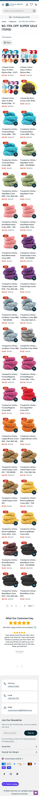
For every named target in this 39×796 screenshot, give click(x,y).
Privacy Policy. (9, 741)
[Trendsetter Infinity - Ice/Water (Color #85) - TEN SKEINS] (10, 303)
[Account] (27, 4)
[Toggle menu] (3, 4)
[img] (19, 623)
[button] (17, 666)
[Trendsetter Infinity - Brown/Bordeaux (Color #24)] (10, 549)
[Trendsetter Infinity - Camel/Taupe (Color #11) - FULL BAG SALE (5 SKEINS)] (28, 456)
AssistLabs (24, 794)
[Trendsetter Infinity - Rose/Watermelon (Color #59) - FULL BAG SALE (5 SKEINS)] (28, 211)
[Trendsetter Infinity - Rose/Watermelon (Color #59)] (10, 242)
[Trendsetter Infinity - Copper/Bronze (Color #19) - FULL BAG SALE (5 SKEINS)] (10, 425)
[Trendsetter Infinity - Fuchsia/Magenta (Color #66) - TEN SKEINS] (10, 363)
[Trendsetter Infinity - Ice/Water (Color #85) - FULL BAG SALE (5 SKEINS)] (28, 303)
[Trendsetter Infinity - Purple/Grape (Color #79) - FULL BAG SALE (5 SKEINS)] (10, 273)
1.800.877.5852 (13, 686)
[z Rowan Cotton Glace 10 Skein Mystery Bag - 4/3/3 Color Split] (10, 56)
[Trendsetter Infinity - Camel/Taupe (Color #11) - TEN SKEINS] (10, 456)
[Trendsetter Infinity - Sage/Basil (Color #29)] (28, 180)
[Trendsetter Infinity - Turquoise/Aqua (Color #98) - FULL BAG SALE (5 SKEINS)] (28, 118)
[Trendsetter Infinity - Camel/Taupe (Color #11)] (10, 487)
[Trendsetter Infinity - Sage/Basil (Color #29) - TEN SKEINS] (28, 149)
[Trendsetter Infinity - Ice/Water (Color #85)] (10, 334)
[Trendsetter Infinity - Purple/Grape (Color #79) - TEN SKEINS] (28, 242)
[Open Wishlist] (36, 793)
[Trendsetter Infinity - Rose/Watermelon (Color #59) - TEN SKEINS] (10, 211)
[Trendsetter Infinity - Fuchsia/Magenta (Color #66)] (10, 394)
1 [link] (7, 606)
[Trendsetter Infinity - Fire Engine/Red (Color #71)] (28, 394)
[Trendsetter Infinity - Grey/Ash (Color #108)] (28, 334)
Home (4, 22)
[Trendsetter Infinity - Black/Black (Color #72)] (28, 580)
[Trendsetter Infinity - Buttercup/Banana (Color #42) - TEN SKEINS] (28, 487)
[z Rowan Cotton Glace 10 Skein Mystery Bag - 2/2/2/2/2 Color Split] (28, 56)
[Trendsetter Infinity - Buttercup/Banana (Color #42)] (28, 518)
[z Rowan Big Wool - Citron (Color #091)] (28, 87)
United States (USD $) (13, 759)
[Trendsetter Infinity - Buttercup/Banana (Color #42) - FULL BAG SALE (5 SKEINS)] (10, 518)
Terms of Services (30, 739)
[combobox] (19, 10)
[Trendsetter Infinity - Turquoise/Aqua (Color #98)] (10, 149)
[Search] (34, 11)
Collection (12, 22)
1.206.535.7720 (13, 698)
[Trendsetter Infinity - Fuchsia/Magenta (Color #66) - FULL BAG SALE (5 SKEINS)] (28, 363)
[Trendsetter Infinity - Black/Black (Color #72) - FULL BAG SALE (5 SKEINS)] (10, 580)
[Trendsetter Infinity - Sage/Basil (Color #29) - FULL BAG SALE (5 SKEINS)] (10, 180)
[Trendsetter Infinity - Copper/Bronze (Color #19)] (28, 425)
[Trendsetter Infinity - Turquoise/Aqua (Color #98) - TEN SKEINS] (10, 118)
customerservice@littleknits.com (20, 710)
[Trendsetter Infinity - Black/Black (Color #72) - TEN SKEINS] (28, 549)
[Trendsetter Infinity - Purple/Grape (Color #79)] (28, 273)
